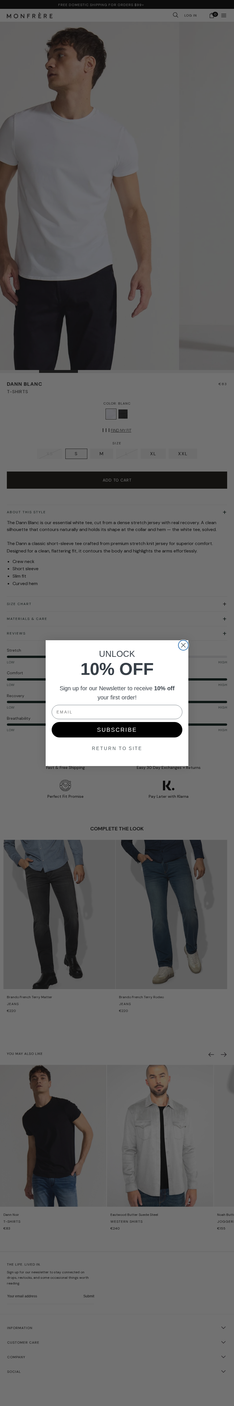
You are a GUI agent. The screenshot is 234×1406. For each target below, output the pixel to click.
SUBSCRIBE (117, 730)
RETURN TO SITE (117, 748)
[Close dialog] (183, 645)
